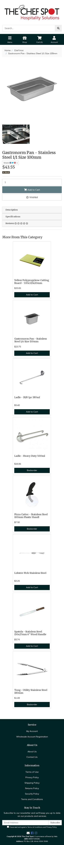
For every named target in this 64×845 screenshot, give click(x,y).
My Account (32, 731)
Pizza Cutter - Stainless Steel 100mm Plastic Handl (31, 516)
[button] (32, 197)
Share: (7, 163)
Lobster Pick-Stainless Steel (30, 573)
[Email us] (28, 833)
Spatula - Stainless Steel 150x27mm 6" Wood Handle (30, 633)
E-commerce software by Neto (46, 836)
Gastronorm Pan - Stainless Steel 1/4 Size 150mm (30, 340)
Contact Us (32, 757)
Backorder (32, 470)
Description (12, 209)
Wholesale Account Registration (32, 736)
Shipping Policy (32, 783)
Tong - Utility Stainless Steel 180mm (30, 691)
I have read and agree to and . (33, 827)
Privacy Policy (32, 777)
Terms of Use (32, 772)
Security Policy (32, 793)
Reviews (10, 223)
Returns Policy (32, 788)
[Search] (58, 28)
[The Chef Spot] (32, 12)
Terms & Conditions (35, 827)
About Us (32, 751)
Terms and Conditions (32, 799)
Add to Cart (33, 189)
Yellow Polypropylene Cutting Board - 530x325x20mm (31, 281)
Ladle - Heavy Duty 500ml (29, 456)
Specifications (13, 216)
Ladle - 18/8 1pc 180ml (27, 397)
